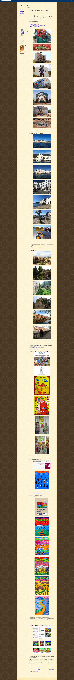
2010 (21, 40)
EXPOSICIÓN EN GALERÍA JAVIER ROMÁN (39, 351)
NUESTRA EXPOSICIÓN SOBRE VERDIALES (39, 625)
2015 (21, 34)
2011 (21, 39)
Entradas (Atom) (36, 671)
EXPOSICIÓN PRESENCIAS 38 (36, 459)
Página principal (22, 11)
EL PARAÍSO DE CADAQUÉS (36, 133)
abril (22, 33)
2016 (21, 29)
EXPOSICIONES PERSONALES (22, 13)
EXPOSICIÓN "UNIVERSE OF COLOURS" (39, 497)
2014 (21, 35)
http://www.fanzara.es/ (34, 24)
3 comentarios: (42, 347)
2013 (21, 36)
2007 (21, 43)
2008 (21, 42)
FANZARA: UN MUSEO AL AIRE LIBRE (24, 32)
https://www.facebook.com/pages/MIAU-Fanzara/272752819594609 (37, 26)
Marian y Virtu (23, 51)
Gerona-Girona (32, 250)
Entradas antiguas (51, 669)
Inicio (39, 669)
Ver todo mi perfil (22, 53)
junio (22, 30)
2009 (21, 41)
